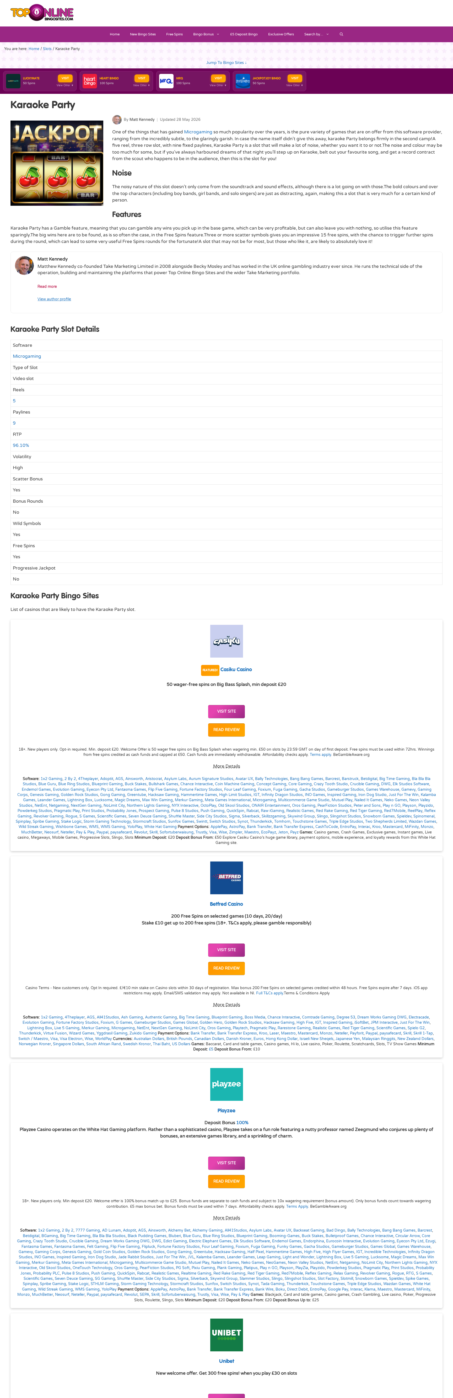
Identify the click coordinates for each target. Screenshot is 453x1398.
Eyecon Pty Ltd (100, 790)
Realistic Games (300, 811)
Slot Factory (328, 1279)
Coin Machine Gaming (234, 784)
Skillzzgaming (273, 816)
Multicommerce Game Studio (304, 800)
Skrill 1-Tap (423, 1033)
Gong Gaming (112, 795)
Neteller (67, 832)
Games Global (185, 1023)
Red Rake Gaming (332, 811)
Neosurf (51, 832)
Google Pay (338, 1289)
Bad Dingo (335, 1230)
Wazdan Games (422, 822)
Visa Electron (71, 1039)
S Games (87, 816)
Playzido (425, 806)
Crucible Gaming (364, 784)
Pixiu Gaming (203, 1268)
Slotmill (347, 1279)
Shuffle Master (182, 816)
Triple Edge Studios (346, 822)
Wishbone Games (71, 827)
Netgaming (59, 806)
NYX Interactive (185, 806)
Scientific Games (111, 816)
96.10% (21, 445)
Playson (409, 806)
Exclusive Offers (281, 34)
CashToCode (326, 827)
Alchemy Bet (179, 1230)
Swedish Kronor (137, 1044)
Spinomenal (423, 816)
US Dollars (181, 1044)
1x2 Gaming (51, 779)
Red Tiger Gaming (366, 811)
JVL (191, 1257)
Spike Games (417, 1279)
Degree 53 (346, 1017)
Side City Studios (212, 816)
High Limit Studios (235, 795)
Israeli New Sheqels (316, 1039)
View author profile (54, 299)
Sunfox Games (181, 822)
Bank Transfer (259, 827)
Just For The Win (404, 795)
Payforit (357, 1033)
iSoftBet (361, 1023)
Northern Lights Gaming (148, 806)
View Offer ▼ (65, 85)
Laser (274, 1033)
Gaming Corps (47, 1252)
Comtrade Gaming (318, 1017)
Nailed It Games (368, 800)
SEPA (144, 1295)
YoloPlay (134, 827)
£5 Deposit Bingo (244, 34)
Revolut (140, 832)
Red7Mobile (395, 811)
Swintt (201, 822)
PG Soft (183, 1268)
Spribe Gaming (46, 822)
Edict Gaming (175, 1241)
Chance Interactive (196, 784)
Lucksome (103, 800)
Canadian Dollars (209, 1039)
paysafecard (121, 832)
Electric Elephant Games (210, 1241)
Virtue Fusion (55, 1033)
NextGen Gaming (86, 806)
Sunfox (211, 1284)
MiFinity (412, 827)
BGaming (49, 1236)
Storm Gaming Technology (107, 822)
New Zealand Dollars (415, 1039)
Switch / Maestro (33, 1039)
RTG (410, 1273)
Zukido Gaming (143, 1033)
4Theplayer (88, 779)
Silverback (251, 816)
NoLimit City (114, 806)
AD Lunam (111, 1230)
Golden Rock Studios (79, 795)
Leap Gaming (269, 1257)
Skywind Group (301, 816)
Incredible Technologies (385, 1252)
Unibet (226, 1361)
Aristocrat (153, 779)
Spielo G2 (416, 1028)
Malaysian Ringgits (378, 1039)
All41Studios (108, 1017)
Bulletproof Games (342, 1236)
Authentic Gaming (161, 1017)
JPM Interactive (384, 1023)
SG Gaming (105, 1279)
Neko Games (395, 800)
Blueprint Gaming (107, 784)
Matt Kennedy (142, 119)
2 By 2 (70, 779)
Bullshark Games (163, 784)
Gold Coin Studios (109, 1252)
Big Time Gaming (394, 779)
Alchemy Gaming (207, 1230)
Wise (223, 832)
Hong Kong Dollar (282, 1039)
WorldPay (103, 1039)
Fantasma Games (130, 790)
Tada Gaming (272, 1284)
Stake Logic (71, 822)
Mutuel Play (342, 800)
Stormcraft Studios (149, 822)
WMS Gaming (113, 827)
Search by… (313, 34)
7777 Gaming (88, 1230)
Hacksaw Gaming (163, 795)
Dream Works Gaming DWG (382, 1017)
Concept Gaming (271, 784)
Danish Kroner (238, 1039)
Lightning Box (79, 800)
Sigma (234, 816)
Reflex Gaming (318, 1273)
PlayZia (301, 1268)
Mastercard (393, 827)
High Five (304, 1023)
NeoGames (276, 1263)
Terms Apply (297, 1207)
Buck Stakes (136, 784)
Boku (280, 1289)
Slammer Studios (254, 1279)
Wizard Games (81, 1033)
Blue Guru (47, 784)
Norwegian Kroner (35, 1044)
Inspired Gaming (341, 795)
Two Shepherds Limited (386, 822)
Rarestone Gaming (294, 1028)
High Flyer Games (338, 1252)
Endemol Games (36, 790)
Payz (294, 832)
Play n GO (391, 806)
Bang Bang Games (306, 779)
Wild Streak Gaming (36, 827)
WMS (94, 827)
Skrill (153, 832)
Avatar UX (244, 779)
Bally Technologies (271, 779)
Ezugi (430, 1241)
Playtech (240, 1028)
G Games (124, 1023)
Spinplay (23, 822)
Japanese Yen (348, 1039)
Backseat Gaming (308, 1230)
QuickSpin (235, 811)
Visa (213, 832)
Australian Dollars (149, 1039)
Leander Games (51, 800)
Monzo (427, 827)
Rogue (71, 816)
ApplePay (219, 827)
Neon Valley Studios (305, 1263)
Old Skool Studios (234, 806)
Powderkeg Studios (35, 811)
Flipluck (148, 1247)
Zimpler (235, 832)
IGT (257, 795)
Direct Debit (297, 1289)
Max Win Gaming (157, 800)
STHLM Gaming (105, 1284)
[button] (341, 34)
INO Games (315, 795)
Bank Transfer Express (293, 827)
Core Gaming (300, 784)
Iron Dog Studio (372, 795)
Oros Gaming (303, 806)
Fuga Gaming (285, 790)
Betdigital (369, 779)
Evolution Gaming (68, 790)
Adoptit (106, 779)
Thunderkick (261, 822)
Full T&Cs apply (269, 993)
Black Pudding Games (147, 1236)
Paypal (102, 832)
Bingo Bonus (203, 34)
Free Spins (174, 34)
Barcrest (332, 779)
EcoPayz (268, 832)
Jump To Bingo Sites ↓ (226, 62)
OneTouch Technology (92, 1268)
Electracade (419, 1017)
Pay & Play (85, 832)
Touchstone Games (310, 822)
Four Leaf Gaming (240, 790)
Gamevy (408, 790)
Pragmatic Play (67, 811)
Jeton (283, 832)
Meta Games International (228, 800)
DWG (386, 784)
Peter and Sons (367, 806)
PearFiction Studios (334, 806)
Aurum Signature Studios (211, 779)
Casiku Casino (227, 669)
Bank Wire (264, 1289)
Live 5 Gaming (66, 1028)
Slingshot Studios (345, 816)
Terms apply (320, 755)
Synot (243, 822)
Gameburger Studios (345, 790)
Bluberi (175, 1236)
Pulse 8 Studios (184, 811)
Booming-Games (284, 1236)
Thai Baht (161, 1044)
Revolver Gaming (48, 816)
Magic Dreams (127, 800)
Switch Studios (222, 822)
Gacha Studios (312, 790)
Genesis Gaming (44, 795)
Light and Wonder (298, 1257)
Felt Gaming (97, 1247)
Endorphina (313, 1241)
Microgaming (198, 132)
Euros (259, 1039)
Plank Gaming (229, 1268)
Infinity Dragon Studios (282, 795)
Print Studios (93, 811)
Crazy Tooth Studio (331, 784)
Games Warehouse (382, 790)
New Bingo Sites (143, 34)
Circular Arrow (407, 1236)
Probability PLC (46, 1273)
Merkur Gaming (189, 800)
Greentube (136, 795)
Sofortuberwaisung (176, 832)
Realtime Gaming (196, 1273)
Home (115, 34)
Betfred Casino (226, 904)
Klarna (369, 1289)
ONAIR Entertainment (271, 806)
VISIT (65, 78)
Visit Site (226, 711)
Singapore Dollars (68, 1044)
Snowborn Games (379, 816)
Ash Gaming (132, 1017)
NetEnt (41, 806)
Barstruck (350, 779)
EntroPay (348, 827)
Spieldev (404, 816)
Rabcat (252, 811)
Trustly (201, 832)
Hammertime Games (199, 795)
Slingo (322, 816)
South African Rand (103, 1044)
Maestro (251, 832)
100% (242, 1122)
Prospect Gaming (154, 811)
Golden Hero (211, 1023)
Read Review (226, 730)
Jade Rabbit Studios (136, 1257)
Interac (364, 827)
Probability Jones (121, 811)
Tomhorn (282, 822)
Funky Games (289, 1247)
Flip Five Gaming (162, 790)
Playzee (226, 1110)
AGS (119, 779)
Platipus (251, 1268)
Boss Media (255, 1017)
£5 (211, 1049)
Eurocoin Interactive (343, 1241)
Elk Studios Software (411, 784)
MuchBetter (31, 832)
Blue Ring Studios (74, 784)
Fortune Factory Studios (201, 790)
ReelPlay (415, 811)
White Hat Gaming (160, 827)
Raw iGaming (272, 811)
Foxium (264, 790)
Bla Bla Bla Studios (109, 1236)
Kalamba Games (210, 1257)
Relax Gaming (345, 1273)
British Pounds (179, 1039)
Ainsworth (134, 779)
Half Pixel (255, 1252)
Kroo (376, 827)
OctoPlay (208, 806)
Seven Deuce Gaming (147, 816)
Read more (47, 287)
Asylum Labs (175, 779)
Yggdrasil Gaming (111, 1033)
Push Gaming (212, 811)
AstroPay (237, 827)
